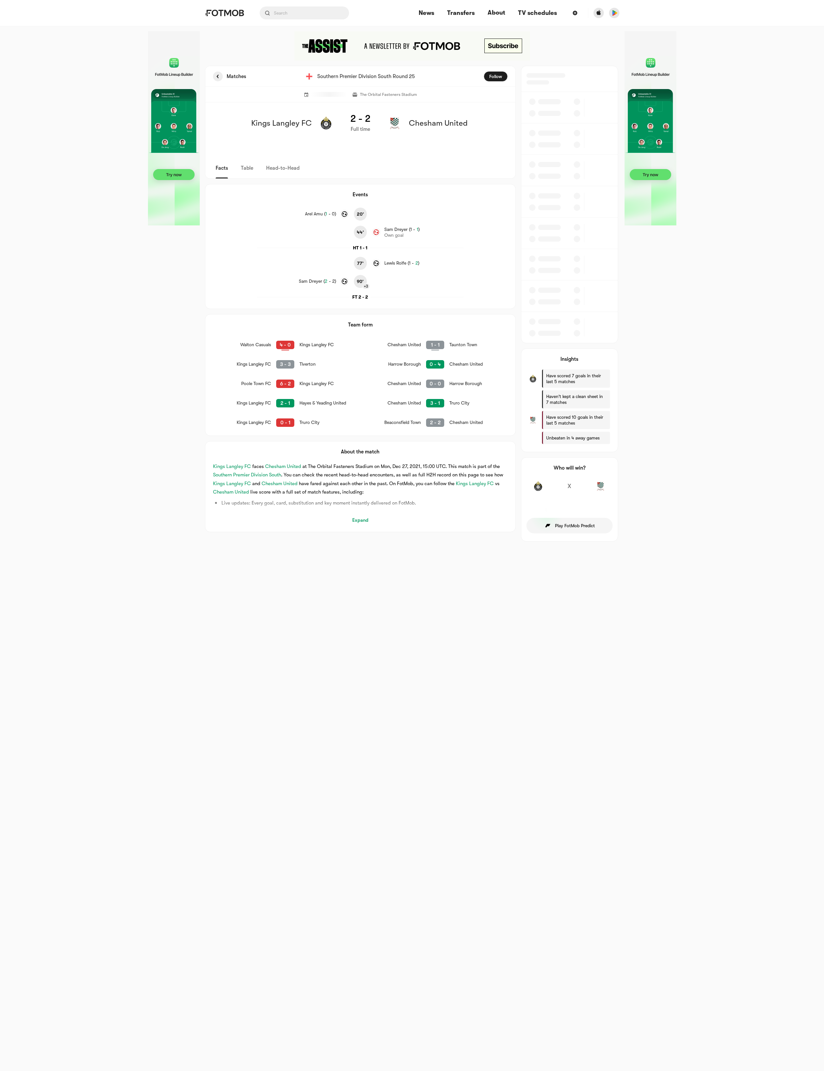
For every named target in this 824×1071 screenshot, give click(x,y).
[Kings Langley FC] (538, 489)
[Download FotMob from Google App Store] (614, 13)
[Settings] (575, 13)
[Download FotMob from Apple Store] (598, 13)
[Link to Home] (224, 13)
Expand (360, 520)
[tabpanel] (412, 303)
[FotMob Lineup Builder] (174, 128)
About (496, 12)
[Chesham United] (601, 489)
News (426, 13)
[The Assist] (412, 46)
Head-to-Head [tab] (282, 168)
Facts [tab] (222, 168)
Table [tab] (247, 168)
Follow (495, 76)
